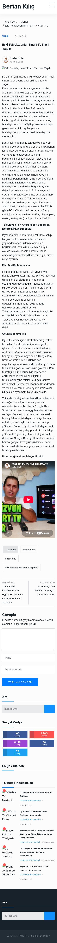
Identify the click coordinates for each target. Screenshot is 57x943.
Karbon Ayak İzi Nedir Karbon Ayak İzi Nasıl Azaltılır (44, 590)
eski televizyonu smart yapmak (21, 567)
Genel (24, 21)
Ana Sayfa (11, 21)
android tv (10, 558)
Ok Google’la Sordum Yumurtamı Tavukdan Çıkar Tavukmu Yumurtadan (36, 852)
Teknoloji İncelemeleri (30, 842)
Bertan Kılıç (18, 6)
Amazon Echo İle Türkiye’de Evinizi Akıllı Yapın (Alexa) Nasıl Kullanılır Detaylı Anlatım (37, 834)
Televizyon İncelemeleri (30, 800)
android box (29, 549)
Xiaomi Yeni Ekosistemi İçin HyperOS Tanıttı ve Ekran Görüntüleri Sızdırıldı (12, 594)
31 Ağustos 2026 (25, 805)
